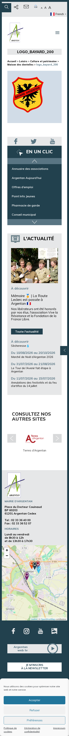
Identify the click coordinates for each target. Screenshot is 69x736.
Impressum (59, 728)
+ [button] (7, 550)
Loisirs (23, 61)
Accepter (34, 700)
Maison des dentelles (20, 64)
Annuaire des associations (30, 169)
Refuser (34, 710)
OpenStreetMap (48, 619)
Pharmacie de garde (26, 205)
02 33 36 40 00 (21, 520)
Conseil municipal (24, 214)
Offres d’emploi (22, 187)
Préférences (35, 720)
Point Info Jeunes (23, 196)
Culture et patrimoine (43, 61)
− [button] (7, 555)
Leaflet (34, 619)
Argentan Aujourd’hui (26, 178)
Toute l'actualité (27, 331)
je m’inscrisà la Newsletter (34, 666)
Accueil (11, 61)
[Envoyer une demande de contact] (26, 7)
